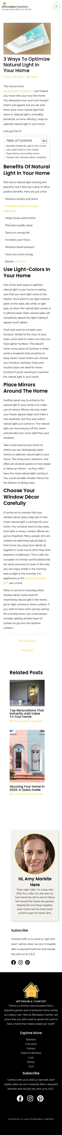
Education (31, 1044)
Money (31, 1062)
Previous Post (27, 641)
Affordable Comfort (15, 7)
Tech (31, 1066)
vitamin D (19, 261)
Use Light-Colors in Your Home (22, 149)
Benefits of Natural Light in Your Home (26, 146)
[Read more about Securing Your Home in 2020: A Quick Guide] (27, 755)
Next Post (27, 650)
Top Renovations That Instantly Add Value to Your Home (27, 713)
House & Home (15, 76)
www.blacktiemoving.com (18, 90)
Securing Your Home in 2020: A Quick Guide (27, 788)
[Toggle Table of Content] (42, 141)
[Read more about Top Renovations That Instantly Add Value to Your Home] (27, 692)
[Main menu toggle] (56, 6)
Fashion (31, 1048)
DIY (11, 721)
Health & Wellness (31, 1053)
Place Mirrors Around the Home (22, 153)
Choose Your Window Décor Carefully (26, 157)
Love (31, 1057)
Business (31, 1039)
